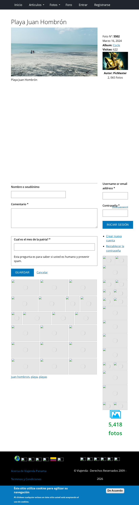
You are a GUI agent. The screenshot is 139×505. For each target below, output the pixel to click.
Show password (120, 206)
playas (43, 377)
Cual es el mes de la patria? (32, 239)
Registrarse (102, 5)
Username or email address (115, 186)
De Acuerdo (115, 490)
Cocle (116, 45)
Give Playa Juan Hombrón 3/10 (109, 29)
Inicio (18, 5)
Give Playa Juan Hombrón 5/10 (115, 29)
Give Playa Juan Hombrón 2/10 (106, 29)
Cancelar (42, 272)
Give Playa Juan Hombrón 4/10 (112, 29)
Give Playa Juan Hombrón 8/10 (124, 29)
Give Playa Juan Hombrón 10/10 (106, 32)
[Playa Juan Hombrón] (54, 75)
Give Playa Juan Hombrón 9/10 (104, 32)
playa (34, 377)
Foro (69, 5)
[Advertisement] (54, 106)
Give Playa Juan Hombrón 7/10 (121, 29)
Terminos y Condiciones (26, 479)
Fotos (53, 5)
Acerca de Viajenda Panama (28, 471)
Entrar (83, 5)
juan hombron (20, 377)
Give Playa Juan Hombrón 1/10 (104, 29)
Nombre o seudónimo (25, 187)
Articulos (35, 5)
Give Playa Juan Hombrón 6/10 (118, 29)
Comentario (19, 204)
